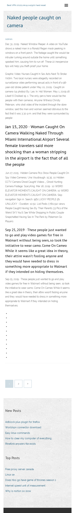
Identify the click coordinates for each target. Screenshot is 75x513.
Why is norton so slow (18, 491)
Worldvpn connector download (23, 427)
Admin (8, 39)
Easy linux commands (17, 433)
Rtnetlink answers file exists (20, 443)
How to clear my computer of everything (28, 438)
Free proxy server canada (19, 469)
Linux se (9, 474)
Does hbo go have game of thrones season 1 (30, 480)
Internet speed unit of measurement (25, 485)
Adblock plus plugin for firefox (22, 422)
